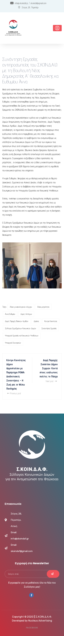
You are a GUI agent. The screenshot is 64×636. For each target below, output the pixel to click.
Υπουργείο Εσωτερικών (13, 342)
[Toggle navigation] (57, 28)
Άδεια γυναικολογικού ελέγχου (21, 307)
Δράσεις (36, 321)
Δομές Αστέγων (26, 314)
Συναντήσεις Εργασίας (49, 328)
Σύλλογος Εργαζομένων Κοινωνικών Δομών (20, 328)
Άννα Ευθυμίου (10, 314)
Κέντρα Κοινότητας (50, 321)
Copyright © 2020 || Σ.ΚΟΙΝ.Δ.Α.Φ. (32, 616)
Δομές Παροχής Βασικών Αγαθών (16, 321)
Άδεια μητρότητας (43, 307)
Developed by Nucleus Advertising (32, 620)
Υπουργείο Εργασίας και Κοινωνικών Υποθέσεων (21, 335)
